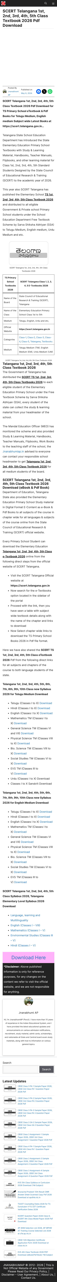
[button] (45, 3)
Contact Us (28, 1277)
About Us (47, 1274)
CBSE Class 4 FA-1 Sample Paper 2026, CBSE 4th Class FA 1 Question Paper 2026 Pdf (35, 1149)
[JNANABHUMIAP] (3, 3)
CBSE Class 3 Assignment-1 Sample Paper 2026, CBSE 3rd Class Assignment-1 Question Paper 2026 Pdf (35, 1137)
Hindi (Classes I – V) (23, 945)
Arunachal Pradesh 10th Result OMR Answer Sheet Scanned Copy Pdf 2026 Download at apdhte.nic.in (35, 1194)
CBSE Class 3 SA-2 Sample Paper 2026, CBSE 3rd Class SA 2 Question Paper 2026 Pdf (35, 1125)
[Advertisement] (28, 57)
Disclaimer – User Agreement (20, 1274)
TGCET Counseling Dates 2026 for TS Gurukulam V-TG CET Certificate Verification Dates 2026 (34, 1207)
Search (7, 1062)
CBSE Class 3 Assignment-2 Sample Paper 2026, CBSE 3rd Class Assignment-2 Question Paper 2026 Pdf (35, 1161)
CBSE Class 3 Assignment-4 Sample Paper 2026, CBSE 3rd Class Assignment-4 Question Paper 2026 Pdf (35, 1173)
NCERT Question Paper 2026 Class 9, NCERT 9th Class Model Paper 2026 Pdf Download (35, 1219)
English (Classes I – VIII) (25, 925)
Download (46, 703)
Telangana (35, 341)
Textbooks (47, 341)
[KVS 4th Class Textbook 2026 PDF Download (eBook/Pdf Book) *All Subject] (10, 1255)
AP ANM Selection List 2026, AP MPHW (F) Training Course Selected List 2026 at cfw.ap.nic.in (35, 1231)
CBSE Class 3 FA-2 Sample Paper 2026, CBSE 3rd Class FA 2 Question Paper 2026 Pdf (35, 1101)
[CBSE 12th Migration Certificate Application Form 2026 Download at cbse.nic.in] (10, 1243)
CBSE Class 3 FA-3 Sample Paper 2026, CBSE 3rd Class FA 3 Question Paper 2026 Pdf (35, 1113)
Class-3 (40, 337)
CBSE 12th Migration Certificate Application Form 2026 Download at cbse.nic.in (33, 1243)
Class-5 (25, 341)
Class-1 (22, 337)
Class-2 (31, 337)
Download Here (28, 957)
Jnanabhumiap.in (13, 451)
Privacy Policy (38, 1271)
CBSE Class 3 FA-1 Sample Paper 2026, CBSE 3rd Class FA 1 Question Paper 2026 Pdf (35, 1089)
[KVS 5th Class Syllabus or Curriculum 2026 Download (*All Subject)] (10, 1185)
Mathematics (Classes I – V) (28, 930)
